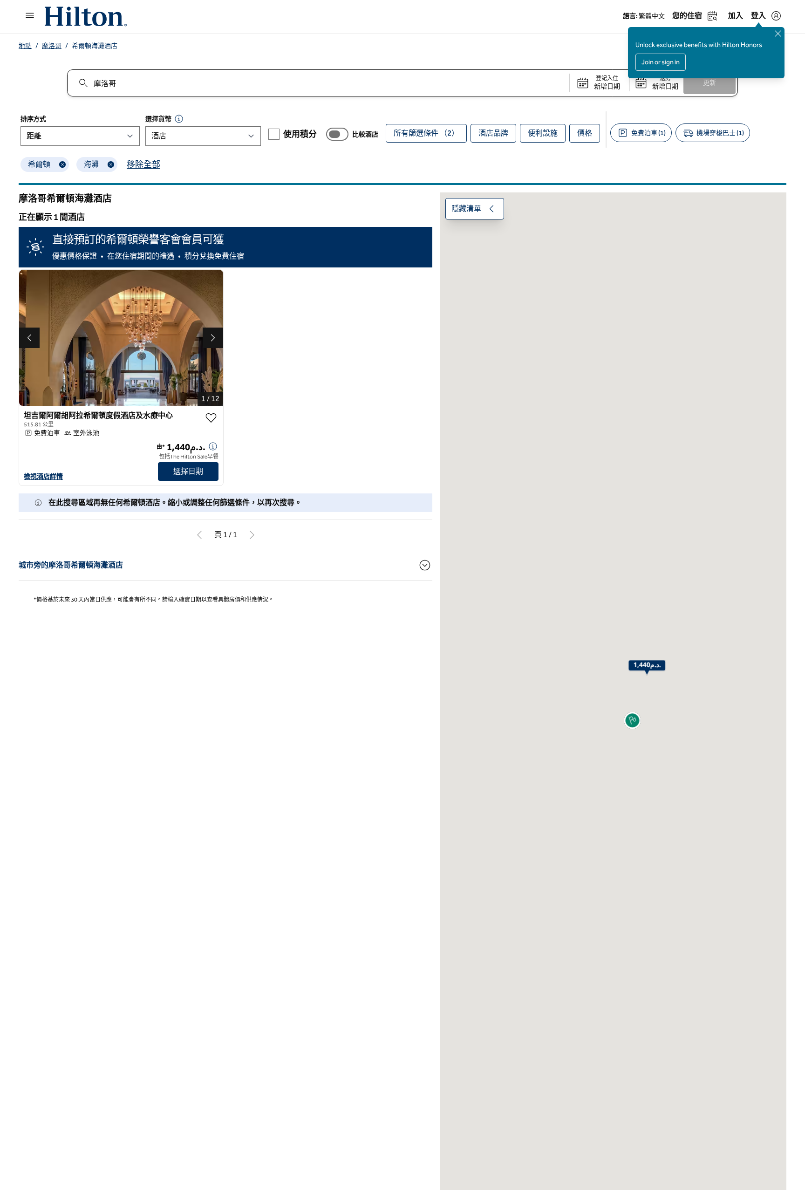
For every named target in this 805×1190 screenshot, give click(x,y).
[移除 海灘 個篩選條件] (111, 164)
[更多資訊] (212, 446)
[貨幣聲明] (178, 118)
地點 (25, 46)
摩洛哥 (51, 46)
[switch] (337, 134)
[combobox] (318, 83)
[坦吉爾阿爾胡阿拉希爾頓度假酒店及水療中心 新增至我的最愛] (211, 417)
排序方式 (33, 119)
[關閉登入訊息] (778, 33)
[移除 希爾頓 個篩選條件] (62, 164)
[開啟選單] (30, 15)
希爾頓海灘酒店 (94, 46)
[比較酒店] (337, 134)
